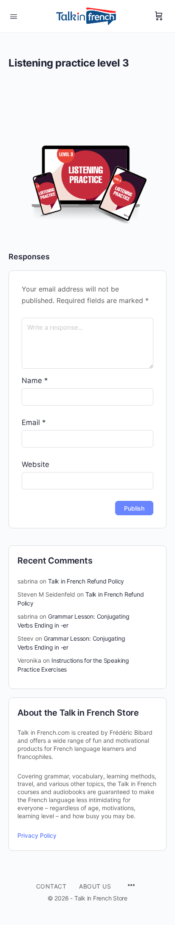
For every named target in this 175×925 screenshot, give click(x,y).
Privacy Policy (36, 835)
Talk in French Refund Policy (86, 581)
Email (34, 422)
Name (35, 380)
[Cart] (158, 16)
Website (35, 464)
